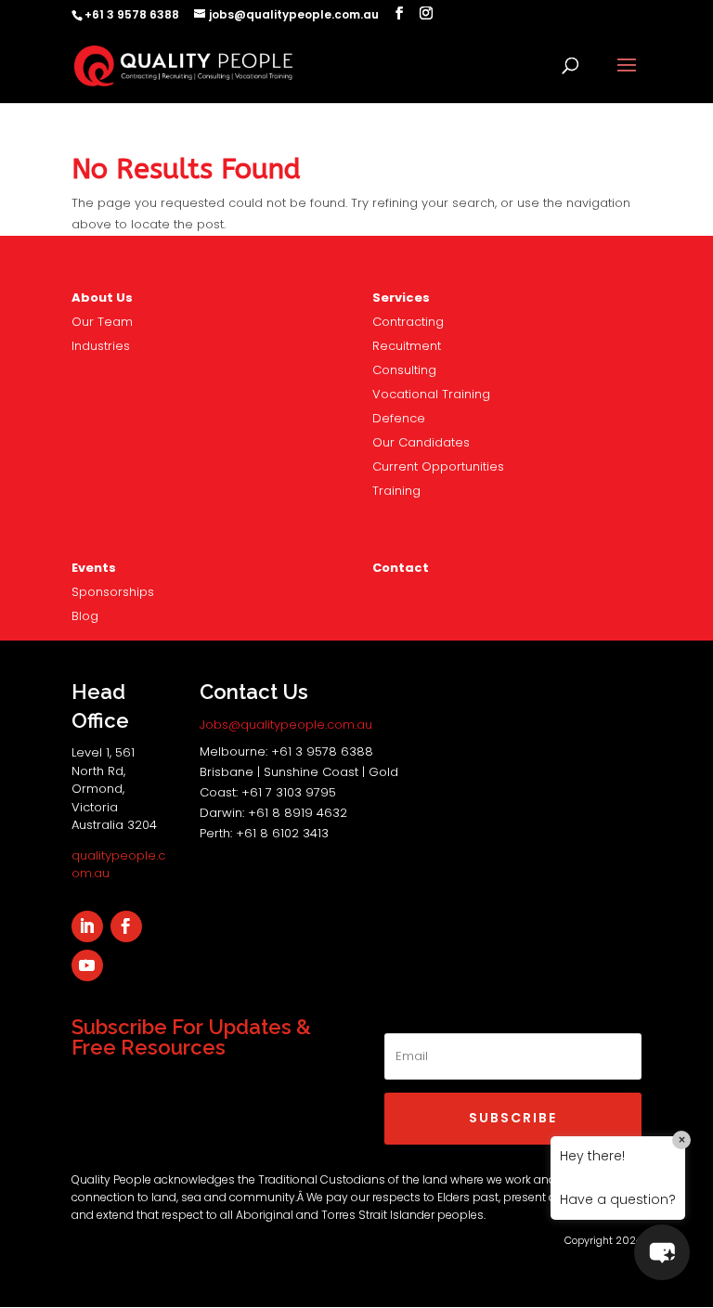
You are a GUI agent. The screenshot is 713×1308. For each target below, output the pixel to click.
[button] (662, 1252)
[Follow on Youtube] (87, 965)
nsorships (112, 592)
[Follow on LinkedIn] (87, 926)
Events (93, 567)
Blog (84, 616)
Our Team (102, 321)
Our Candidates (421, 442)
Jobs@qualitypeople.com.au (286, 724)
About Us (102, 297)
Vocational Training (431, 394)
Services (401, 297)
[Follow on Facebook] (126, 926)
